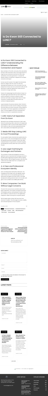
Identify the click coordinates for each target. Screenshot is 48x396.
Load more (13, 361)
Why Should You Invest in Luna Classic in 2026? (20, 336)
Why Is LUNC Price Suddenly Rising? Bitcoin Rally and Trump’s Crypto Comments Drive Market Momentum (21, 302)
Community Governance (20, 208)
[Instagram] (3, 2)
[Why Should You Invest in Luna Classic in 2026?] (21, 329)
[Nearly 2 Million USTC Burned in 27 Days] (31, 89)
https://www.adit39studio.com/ (17, 240)
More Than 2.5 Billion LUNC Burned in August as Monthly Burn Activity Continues (41, 83)
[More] (19, 217)
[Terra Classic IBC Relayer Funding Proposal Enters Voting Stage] (31, 78)
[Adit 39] (4, 45)
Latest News (18, 294)
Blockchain (4, 331)
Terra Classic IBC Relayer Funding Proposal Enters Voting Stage (40, 77)
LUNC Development (19, 210)
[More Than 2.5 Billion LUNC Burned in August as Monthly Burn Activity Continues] (31, 84)
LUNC (13, 210)
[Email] (14, 217)
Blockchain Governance (9, 208)
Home (2, 14)
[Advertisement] (38, 55)
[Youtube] (13, 2)
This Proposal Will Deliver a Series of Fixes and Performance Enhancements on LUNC (21, 230)
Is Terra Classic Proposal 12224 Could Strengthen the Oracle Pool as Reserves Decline (7, 338)
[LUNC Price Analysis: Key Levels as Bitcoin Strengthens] (31, 72)
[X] (9, 2)
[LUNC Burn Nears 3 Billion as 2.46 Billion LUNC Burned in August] (31, 95)
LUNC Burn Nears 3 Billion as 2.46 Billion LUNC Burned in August (40, 94)
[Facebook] (1, 2)
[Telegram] (5, 2)
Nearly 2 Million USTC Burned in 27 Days (41, 89)
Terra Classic (4, 212)
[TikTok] (7, 2)
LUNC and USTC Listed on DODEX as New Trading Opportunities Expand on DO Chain (6, 301)
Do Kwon (9, 210)
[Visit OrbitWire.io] (14, 55)
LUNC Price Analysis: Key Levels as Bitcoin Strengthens (41, 72)
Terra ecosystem (11, 212)
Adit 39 (7, 44)
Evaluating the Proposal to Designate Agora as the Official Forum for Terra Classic (7, 229)
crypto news (3, 210)
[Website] (11, 2)
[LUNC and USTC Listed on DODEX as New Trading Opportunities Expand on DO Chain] (7, 291)
